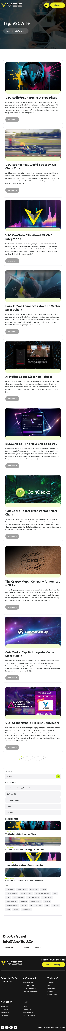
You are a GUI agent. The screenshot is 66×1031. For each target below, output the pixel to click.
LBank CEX (51, 989)
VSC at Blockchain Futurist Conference (32, 723)
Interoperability (19, 897)
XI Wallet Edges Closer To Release (29, 376)
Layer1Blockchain (33, 897)
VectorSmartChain (36, 905)
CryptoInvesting (12, 893)
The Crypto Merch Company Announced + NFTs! (32, 583)
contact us (27, 1009)
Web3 (16, 909)
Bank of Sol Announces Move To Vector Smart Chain (32, 307)
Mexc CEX (51, 986)
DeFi (54, 893)
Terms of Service (29, 1015)
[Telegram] (2, 1027)
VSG (8, 909)
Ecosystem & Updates (14, 800)
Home (8, 31)
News (9, 806)
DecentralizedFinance (42, 893)
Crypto (44, 889)
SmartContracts (36, 901)
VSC (47, 905)
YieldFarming (26, 909)
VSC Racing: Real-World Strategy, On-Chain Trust (31, 166)
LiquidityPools (47, 897)
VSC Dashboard (28, 986)
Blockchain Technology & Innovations (20, 788)
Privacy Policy (28, 1012)
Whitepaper (5, 1012)
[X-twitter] (7, 1027)
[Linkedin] (15, 1027)
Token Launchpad (29, 989)
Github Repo (5, 1015)
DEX (8, 897)
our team (4, 1009)
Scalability (24, 901)
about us (4, 1006)
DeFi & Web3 (11, 794)
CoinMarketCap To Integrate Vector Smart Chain (30, 654)
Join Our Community (53, 965)
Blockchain (10, 889)
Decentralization (26, 893)
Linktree (57, 5)
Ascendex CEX (52, 983)
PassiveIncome (11, 901)
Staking (47, 901)
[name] (12, 5)
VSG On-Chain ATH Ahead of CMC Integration (29, 237)
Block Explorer (28, 983)
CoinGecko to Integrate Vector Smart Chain (31, 512)
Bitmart (50, 992)
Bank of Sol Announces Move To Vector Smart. (24, 881)
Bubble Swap (22, 889)
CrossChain (33, 889)
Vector (24, 905)
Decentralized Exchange (31, 992)
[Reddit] (11, 1027)
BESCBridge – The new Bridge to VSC (31, 444)
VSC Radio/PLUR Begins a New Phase (31, 97)
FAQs (25, 1006)
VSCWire (18, 31)
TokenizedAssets (12, 905)
